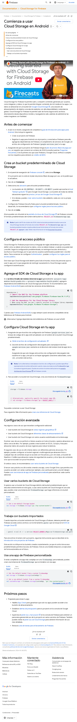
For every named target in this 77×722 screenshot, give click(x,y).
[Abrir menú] (3, 2)
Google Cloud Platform (9, 701)
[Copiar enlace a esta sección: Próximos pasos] (29, 594)
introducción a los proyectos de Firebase (19, 540)
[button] (38, 319)
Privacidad (15, 712)
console (36, 172)
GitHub (4, 674)
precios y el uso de (44, 195)
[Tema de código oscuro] (68, 290)
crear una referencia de (46, 412)
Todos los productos (8, 704)
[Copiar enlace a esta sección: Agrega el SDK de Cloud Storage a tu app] (65, 274)
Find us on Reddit (32, 667)
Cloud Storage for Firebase (33, 8)
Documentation (9, 8)
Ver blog (29, 664)
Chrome (5, 695)
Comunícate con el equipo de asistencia (61, 662)
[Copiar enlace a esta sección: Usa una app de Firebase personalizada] (53, 555)
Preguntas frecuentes (55, 230)
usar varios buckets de (44, 464)
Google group (56, 669)
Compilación (47, 16)
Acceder (72, 2)
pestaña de (41, 214)
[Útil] (68, 16)
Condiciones (6, 712)
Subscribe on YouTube (34, 673)
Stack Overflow (57, 666)
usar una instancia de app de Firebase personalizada (29, 472)
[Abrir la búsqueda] (46, 2)
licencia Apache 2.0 (47, 645)
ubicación (23, 186)
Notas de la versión (58, 672)
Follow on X (30, 670)
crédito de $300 (39, 155)
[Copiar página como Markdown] (57, 26)
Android (5, 691)
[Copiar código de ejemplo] (71, 290)
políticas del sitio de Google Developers (22, 647)
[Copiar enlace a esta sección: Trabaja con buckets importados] (46, 516)
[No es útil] (71, 16)
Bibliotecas (5, 671)
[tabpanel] (40, 395)
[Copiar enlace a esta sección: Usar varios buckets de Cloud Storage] (52, 481)
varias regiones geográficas (44, 430)
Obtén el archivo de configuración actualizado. (29, 341)
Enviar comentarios (63, 21)
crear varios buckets (34, 198)
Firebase (6, 16)
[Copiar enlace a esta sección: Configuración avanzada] (42, 420)
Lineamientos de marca (59, 675)
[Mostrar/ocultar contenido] (17, 32)
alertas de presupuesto (28, 609)
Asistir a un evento (33, 676)
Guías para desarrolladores (11, 661)
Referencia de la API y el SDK (11, 664)
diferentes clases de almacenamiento (47, 434)
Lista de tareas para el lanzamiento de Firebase (36, 626)
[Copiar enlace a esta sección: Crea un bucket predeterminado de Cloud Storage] (18, 167)
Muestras (5, 667)
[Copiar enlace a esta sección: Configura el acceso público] (47, 239)
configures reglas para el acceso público (48, 207)
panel (29, 615)
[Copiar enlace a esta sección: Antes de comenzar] (34, 124)
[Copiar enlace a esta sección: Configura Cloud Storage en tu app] (57, 327)
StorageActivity (60, 391)
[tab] (12, 382)
